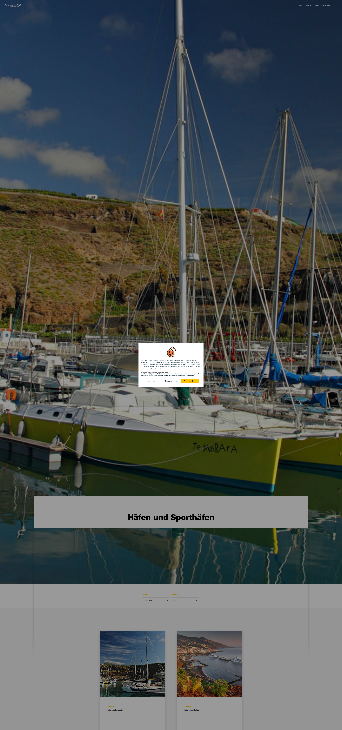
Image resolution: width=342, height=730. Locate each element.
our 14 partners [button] (161, 360)
